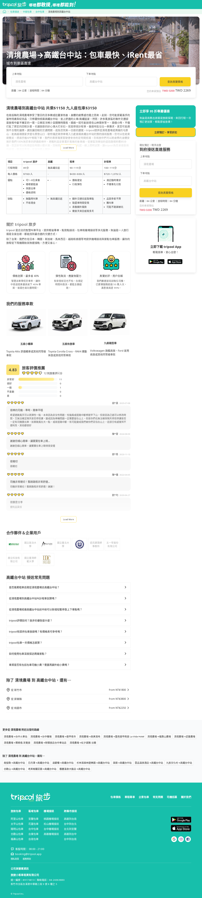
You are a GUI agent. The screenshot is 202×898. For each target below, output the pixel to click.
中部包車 (27, 11)
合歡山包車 (17, 834)
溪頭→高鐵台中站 (122, 762)
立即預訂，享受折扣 (165, 132)
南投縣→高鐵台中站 (14, 762)
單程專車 (130, 797)
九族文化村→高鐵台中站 (179, 762)
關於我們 (186, 797)
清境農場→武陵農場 (184, 736)
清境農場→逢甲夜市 (65, 736)
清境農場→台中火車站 (15, 736)
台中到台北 (70, 824)
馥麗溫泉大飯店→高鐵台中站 (74, 768)
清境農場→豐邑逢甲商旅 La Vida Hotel (123, 736)
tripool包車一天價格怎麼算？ (25, 642)
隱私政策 (15, 859)
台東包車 (33, 834)
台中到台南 (70, 839)
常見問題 (158, 797)
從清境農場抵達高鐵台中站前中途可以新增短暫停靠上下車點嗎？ (45, 609)
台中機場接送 (51, 829)
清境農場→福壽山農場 (159, 736)
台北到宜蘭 (70, 829)
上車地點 (17, 73)
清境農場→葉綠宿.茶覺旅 (17, 742)
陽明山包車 (17, 829)
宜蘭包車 (33, 819)
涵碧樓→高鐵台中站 (63, 762)
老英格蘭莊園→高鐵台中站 (42, 768)
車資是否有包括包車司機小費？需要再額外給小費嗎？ (39, 665)
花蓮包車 (33, 824)
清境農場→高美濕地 (89, 736)
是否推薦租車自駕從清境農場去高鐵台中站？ (34, 587)
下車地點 (91, 73)
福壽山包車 (17, 839)
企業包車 (144, 797)
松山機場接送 (51, 824)
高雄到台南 (70, 819)
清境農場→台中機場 (41, 736)
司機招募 (172, 797)
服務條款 (27, 859)
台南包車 (33, 839)
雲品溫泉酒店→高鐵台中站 (149, 762)
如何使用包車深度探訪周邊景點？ (28, 653)
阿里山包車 (17, 819)
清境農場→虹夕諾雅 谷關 (83, 742)
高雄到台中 (70, 834)
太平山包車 (17, 824)
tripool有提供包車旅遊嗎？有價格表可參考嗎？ (35, 631)
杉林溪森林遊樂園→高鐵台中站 (93, 762)
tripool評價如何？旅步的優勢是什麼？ (30, 620)
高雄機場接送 (51, 834)
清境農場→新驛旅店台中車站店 (49, 742)
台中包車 (40, 11)
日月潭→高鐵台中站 (38, 762)
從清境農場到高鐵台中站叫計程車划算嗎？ (33, 598)
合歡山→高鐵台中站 (14, 768)
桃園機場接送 (51, 819)
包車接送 (14, 11)
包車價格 (115, 797)
